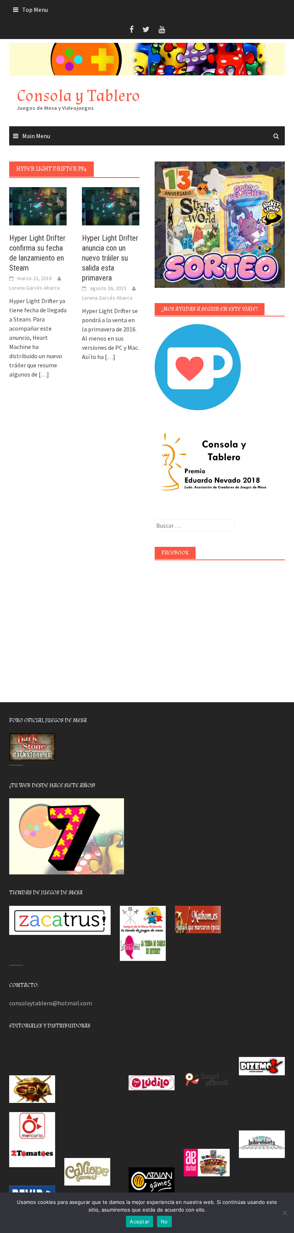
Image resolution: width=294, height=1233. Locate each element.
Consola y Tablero (78, 96)
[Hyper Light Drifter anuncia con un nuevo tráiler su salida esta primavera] (110, 205)
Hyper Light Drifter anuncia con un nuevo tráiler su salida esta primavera (110, 257)
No (164, 1221)
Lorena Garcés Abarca (34, 287)
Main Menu (36, 136)
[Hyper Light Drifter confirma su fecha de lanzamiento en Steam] (38, 205)
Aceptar (139, 1221)
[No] (284, 1213)
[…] (43, 374)
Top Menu (35, 9)
